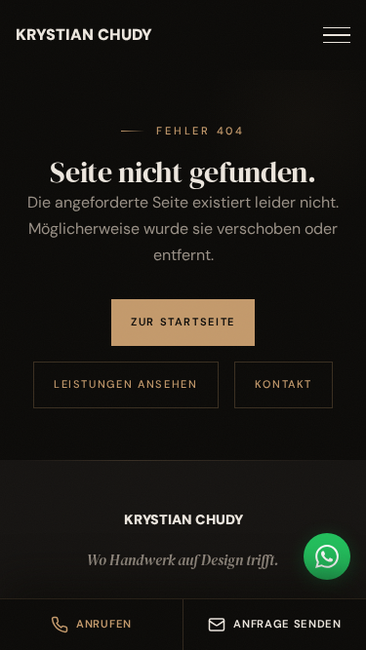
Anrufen (104, 624)
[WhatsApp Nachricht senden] (327, 556)
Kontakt (284, 384)
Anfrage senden (287, 624)
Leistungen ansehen (126, 384)
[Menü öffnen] (336, 35)
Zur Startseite (183, 321)
